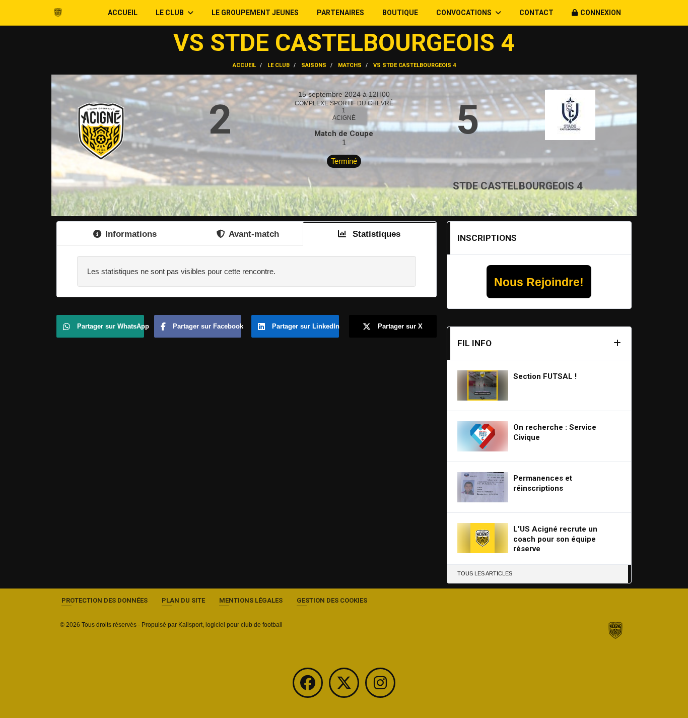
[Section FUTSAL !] (483, 385)
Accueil (122, 13)
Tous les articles (484, 573)
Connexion (600, 13)
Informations (131, 233)
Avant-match (254, 233)
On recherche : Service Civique (554, 432)
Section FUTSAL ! (545, 376)
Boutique (400, 13)
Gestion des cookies (332, 600)
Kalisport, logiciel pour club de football (230, 624)
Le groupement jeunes (255, 13)
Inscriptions (487, 238)
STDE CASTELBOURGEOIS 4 (517, 186)
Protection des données (104, 600)
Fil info (474, 343)
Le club (170, 13)
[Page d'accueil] (615, 629)
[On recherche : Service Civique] (483, 436)
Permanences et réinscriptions (542, 483)
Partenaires (340, 13)
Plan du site (183, 600)
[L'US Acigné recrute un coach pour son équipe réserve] (483, 538)
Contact (536, 13)
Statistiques (375, 233)
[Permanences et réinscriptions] (483, 487)
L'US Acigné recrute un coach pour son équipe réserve (555, 539)
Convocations (464, 13)
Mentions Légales (251, 600)
